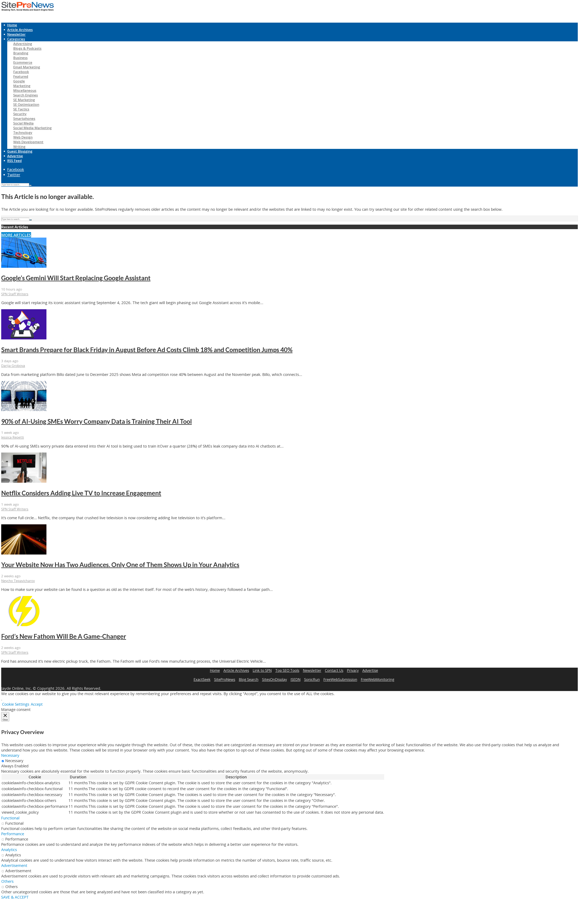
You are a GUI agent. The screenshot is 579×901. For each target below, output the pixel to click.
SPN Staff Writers (14, 294)
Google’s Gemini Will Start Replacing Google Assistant (75, 278)
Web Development (28, 142)
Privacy (353, 670)
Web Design (23, 137)
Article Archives (20, 29)
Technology (22, 132)
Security (20, 113)
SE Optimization (26, 104)
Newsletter (16, 34)
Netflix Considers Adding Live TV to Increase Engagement (81, 493)
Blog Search (248, 679)
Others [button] (7, 881)
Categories (16, 39)
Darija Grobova (13, 365)
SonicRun (312, 679)
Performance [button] (12, 833)
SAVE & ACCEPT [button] (15, 897)
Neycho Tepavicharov (18, 580)
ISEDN (296, 679)
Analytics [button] (9, 849)
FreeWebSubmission (340, 679)
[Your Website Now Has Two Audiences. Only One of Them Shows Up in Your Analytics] (23, 553)
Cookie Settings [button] (15, 704)
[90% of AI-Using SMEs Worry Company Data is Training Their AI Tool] (23, 409)
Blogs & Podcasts (27, 48)
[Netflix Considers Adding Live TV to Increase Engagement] (23, 481)
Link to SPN (262, 670)
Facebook (21, 71)
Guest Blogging (19, 151)
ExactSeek (202, 679)
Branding (20, 53)
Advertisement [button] (14, 865)
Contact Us (334, 670)
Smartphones (24, 118)
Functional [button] (10, 818)
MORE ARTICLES (16, 235)
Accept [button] (37, 704)
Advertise (15, 156)
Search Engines (25, 95)
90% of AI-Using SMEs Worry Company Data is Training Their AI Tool (96, 421)
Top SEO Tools (287, 670)
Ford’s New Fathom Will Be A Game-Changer (63, 636)
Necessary (14, 760)
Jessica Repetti (12, 437)
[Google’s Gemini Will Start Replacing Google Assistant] (23, 266)
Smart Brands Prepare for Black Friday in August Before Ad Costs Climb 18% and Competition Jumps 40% (147, 349)
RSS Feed (14, 160)
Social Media (23, 123)
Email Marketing (26, 67)
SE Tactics (21, 109)
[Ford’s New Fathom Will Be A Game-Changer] (23, 624)
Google (19, 81)
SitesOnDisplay (274, 679)
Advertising (22, 43)
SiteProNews (224, 679)
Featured (20, 76)
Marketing (21, 85)
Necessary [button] (10, 755)
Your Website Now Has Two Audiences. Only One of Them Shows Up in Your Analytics (120, 564)
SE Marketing (24, 99)
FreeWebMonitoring (377, 679)
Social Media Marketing (32, 128)
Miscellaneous (24, 90)
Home (12, 25)
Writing (19, 146)
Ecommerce (22, 62)
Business (20, 57)
